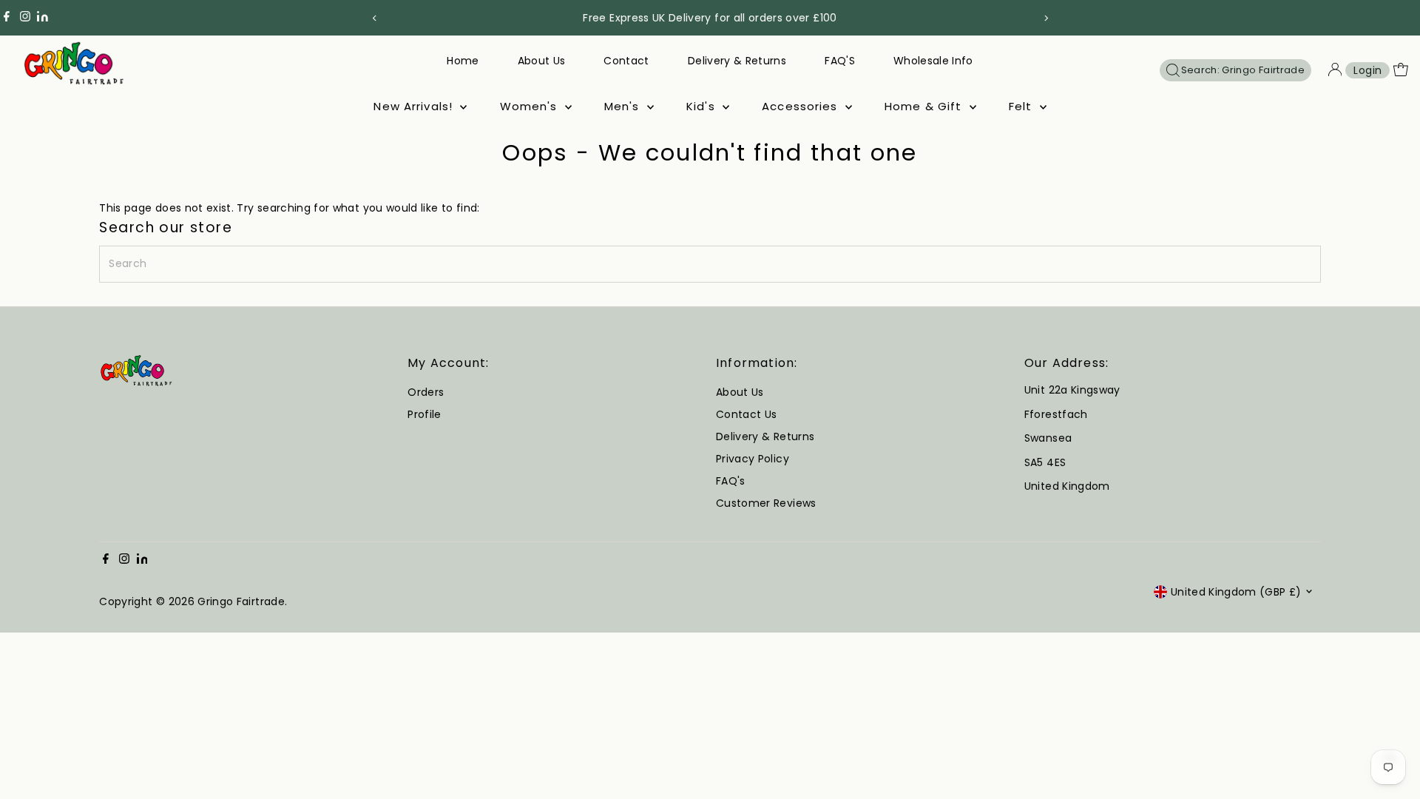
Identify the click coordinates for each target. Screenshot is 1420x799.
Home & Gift (925, 106)
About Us (542, 60)
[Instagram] (25, 18)
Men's (623, 106)
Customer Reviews (766, 503)
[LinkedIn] (42, 17)
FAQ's (731, 480)
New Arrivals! (414, 106)
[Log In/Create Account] (1335, 70)
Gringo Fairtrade (241, 601)
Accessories (802, 106)
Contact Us (746, 414)
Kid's (702, 106)
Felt (1022, 106)
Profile (424, 414)
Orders (426, 392)
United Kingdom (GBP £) (1236, 591)
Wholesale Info (933, 60)
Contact (626, 60)
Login (1367, 70)
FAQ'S (840, 60)
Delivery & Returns (737, 60)
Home (463, 60)
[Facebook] (6, 18)
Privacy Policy (752, 458)
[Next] (1045, 18)
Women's (530, 106)
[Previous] (374, 18)
